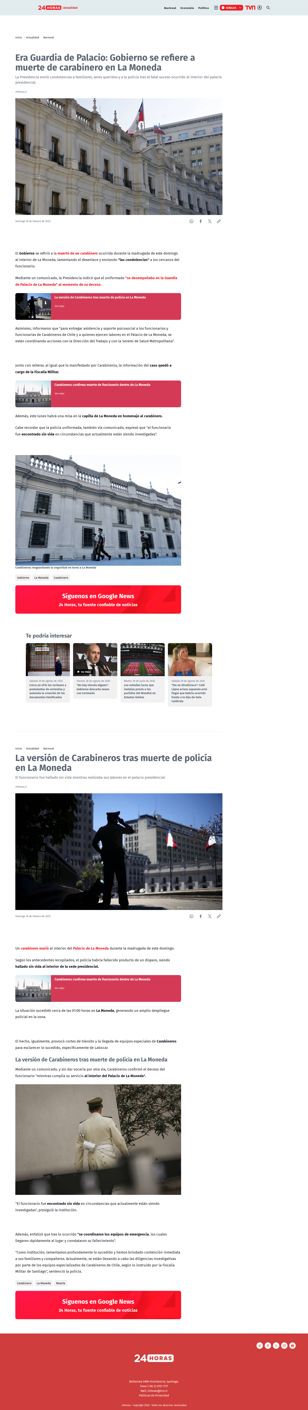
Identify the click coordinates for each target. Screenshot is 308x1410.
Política (203, 8)
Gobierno (23, 577)
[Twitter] (209, 221)
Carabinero (61, 577)
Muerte (60, 1283)
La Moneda (41, 577)
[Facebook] (200, 221)
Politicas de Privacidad (154, 1395)
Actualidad (32, 37)
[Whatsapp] (191, 221)
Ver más (59, 306)
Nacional (170, 8)
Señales (231, 8)
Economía (187, 8)
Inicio (18, 37)
